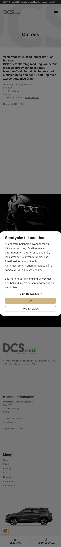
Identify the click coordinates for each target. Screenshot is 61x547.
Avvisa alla (31, 308)
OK (30, 300)
